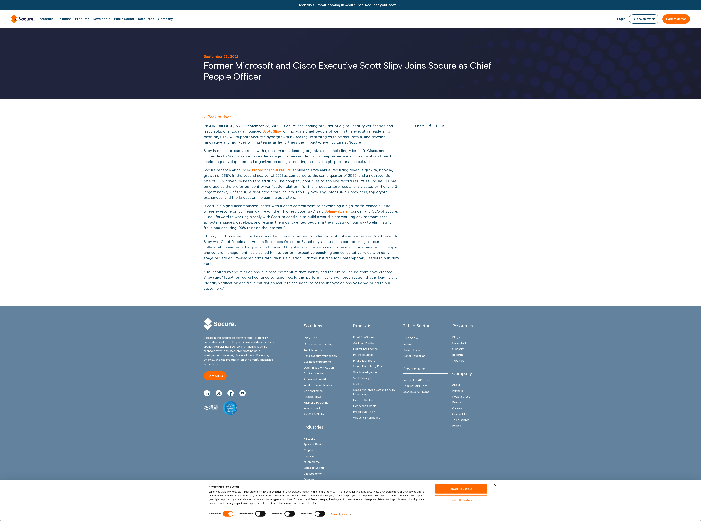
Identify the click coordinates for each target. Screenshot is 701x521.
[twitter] (436, 126)
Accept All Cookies (461, 489)
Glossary (458, 349)
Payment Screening (316, 402)
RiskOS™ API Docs (415, 386)
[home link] (23, 19)
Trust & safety (313, 350)
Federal (407, 344)
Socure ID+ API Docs (416, 380)
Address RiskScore (365, 343)
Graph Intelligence (365, 372)
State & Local (411, 350)
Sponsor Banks (313, 444)
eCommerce (312, 462)
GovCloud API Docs (416, 392)
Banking (309, 456)
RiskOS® (310, 338)
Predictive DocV (364, 411)
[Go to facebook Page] (230, 393)
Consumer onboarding (318, 344)
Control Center (363, 400)
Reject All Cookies (461, 500)
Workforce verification (318, 385)
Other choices (339, 514)
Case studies (461, 343)
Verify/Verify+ (362, 378)
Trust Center (460, 420)
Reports (457, 354)
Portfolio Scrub (363, 354)
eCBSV (358, 384)
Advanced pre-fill (315, 379)
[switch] (260, 514)
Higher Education (414, 356)
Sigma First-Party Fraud (368, 366)
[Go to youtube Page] (242, 393)
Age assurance (313, 391)
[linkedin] (442, 126)
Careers (457, 408)
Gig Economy (313, 473)
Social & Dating (314, 468)
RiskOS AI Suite (314, 414)
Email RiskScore (363, 337)
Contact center (314, 373)
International (312, 408)
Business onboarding (317, 361)
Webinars (458, 360)
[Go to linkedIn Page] (207, 393)
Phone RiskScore (364, 360)
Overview (410, 338)
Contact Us (460, 414)
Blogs (456, 337)
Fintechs (309, 438)
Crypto (308, 450)
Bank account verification (320, 356)
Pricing (456, 426)
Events (456, 402)
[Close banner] (495, 485)
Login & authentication (319, 367)
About (456, 385)
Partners (457, 390)
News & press (461, 396)
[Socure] (220, 324)
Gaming (309, 479)
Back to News (219, 116)
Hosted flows (312, 396)
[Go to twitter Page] (219, 393)
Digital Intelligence (365, 349)
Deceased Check (364, 406)
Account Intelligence (366, 417)
